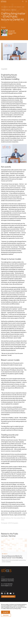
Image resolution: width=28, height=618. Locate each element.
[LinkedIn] (7, 593)
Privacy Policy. (18, 608)
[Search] (22, 1)
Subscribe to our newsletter (8, 596)
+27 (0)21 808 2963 (8, 584)
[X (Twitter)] (13, 593)
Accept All (5, 612)
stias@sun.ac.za (8, 585)
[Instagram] (5, 593)
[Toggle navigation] (26, 1)
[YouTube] (10, 593)
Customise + (6, 615)
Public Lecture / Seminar (9, 10)
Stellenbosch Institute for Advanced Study (12, 6)
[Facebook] (2, 593)
